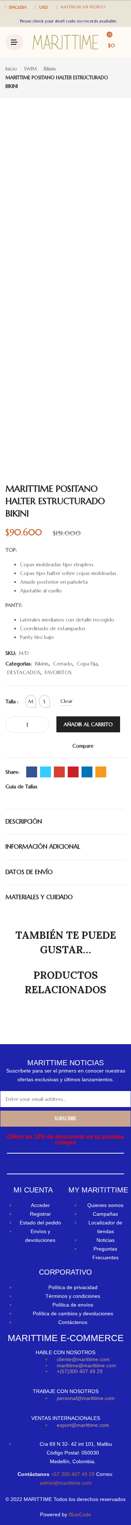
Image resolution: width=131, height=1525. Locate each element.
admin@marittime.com (66, 1483)
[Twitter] (45, 771)
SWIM (30, 69)
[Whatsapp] (72, 1163)
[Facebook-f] (43, 1163)
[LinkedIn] (87, 771)
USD (43, 7)
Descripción (23, 821)
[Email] (100, 771)
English (18, 7)
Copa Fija (87, 663)
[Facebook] (31, 771)
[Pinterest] (73, 771)
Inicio (11, 69)
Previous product (114, 78)
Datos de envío (29, 872)
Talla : (11, 701)
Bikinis (50, 69)
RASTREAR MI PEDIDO (83, 6)
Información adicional (42, 846)
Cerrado (62, 663)
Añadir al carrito (88, 724)
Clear (66, 701)
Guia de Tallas (21, 786)
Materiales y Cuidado (39, 897)
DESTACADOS (23, 672)
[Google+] (59, 771)
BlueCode (80, 1514)
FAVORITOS (58, 672)
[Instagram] (57, 1163)
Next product (123, 78)
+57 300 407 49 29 (73, 1474)
